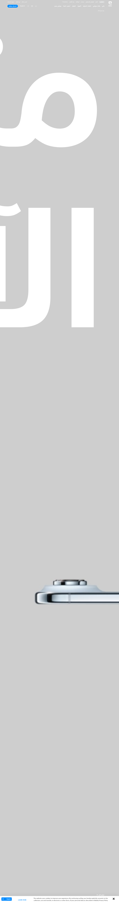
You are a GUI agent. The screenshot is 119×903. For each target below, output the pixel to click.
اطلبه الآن (101, 895)
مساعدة (82, 2)
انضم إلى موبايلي (12, 6)
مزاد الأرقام (71, 2)
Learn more (22, 900)
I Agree (8, 899)
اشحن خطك (24, 2)
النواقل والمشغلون (90, 2)
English (22, 6)
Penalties (65, 2)
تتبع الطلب (18, 2)
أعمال (96, 2)
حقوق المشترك (10, 2)
